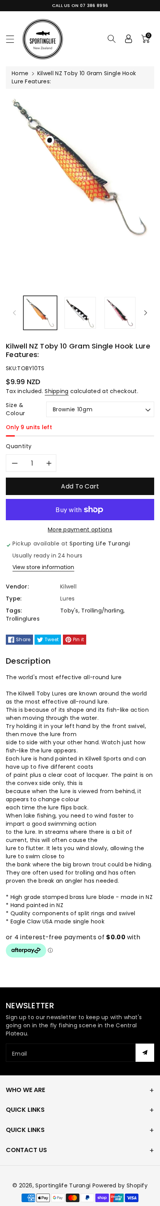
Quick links (25, 1109)
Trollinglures (23, 619)
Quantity (19, 446)
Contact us (26, 1150)
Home (20, 73)
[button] (13, 39)
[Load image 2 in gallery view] (80, 313)
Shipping (56, 391)
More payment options (80, 529)
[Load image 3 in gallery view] (120, 313)
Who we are (25, 1089)
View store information (43, 567)
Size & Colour (15, 409)
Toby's (69, 610)
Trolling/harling (102, 610)
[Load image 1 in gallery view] (40, 313)
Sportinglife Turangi (63, 1185)
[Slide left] (14, 312)
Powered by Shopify (120, 1185)
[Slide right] (145, 312)
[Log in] (128, 38)
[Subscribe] (145, 1053)
